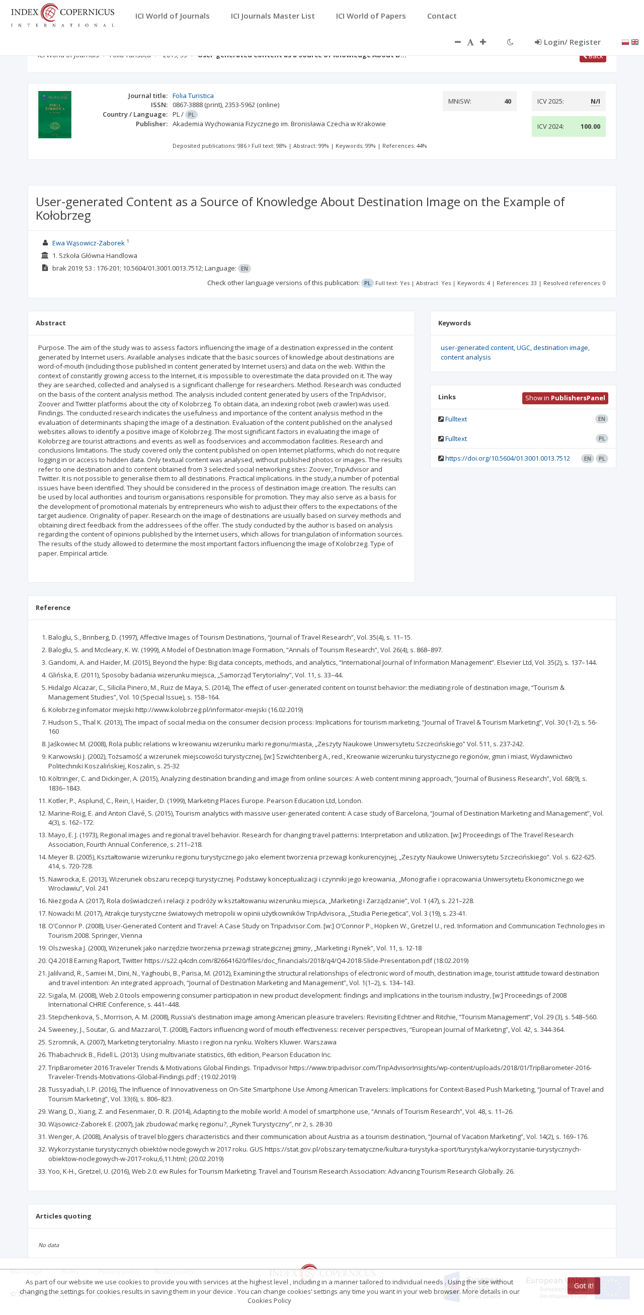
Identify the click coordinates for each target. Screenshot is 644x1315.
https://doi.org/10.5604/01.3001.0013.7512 (507, 458)
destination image (560, 347)
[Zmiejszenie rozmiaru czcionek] (452, 42)
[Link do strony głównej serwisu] (62, 14)
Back (595, 55)
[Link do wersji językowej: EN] (635, 41)
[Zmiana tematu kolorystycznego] (510, 42)
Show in (565, 397)
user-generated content (477, 347)
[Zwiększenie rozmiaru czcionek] (488, 42)
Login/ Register (572, 42)
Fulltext (456, 418)
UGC (523, 347)
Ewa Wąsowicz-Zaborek (88, 242)
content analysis (466, 357)
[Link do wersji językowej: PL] (625, 41)
